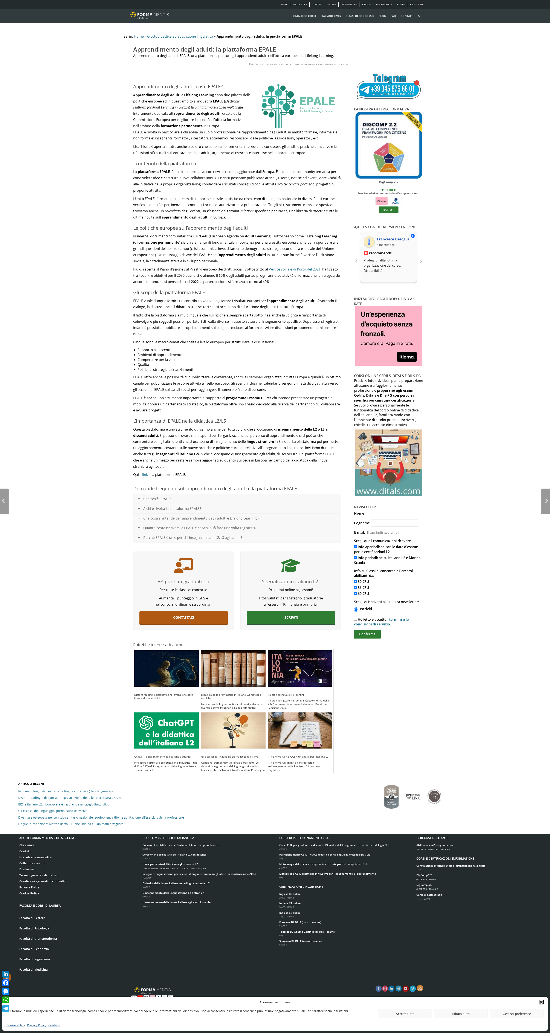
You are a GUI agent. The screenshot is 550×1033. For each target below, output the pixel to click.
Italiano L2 (300, 4)
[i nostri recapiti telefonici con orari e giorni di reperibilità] (388, 86)
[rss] (420, 988)
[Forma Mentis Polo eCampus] (391, 795)
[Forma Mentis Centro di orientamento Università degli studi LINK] (413, 794)
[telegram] (399, 989)
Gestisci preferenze (517, 1014)
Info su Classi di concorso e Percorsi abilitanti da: (383, 573)
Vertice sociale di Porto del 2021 (295, 269)
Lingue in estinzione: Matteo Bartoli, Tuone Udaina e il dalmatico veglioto (70, 824)
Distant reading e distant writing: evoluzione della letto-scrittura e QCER (70, 798)
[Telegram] (6, 1008)
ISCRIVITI (388, 209)
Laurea (331, 4)
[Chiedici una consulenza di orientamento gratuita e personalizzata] (183, 565)
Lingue (366, 4)
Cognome (362, 523)
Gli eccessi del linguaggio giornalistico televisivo (52, 811)
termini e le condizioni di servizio (381, 622)
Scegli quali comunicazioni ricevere (382, 540)
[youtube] (406, 989)
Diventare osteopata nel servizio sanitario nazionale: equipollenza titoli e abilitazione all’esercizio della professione (101, 817)
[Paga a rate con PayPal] (395, 200)
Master (316, 4)
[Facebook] (6, 982)
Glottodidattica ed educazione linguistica (180, 36)
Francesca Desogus (393, 239)
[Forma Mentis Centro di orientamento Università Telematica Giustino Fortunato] (434, 794)
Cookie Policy (15, 1025)
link (145, 474)
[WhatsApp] (6, 1000)
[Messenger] (6, 991)
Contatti (54, 1025)
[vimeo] (413, 989)
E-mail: (359, 532)
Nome (359, 513)
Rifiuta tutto (461, 1014)
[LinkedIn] (6, 974)
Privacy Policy (36, 1025)
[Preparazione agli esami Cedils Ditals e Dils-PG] (290, 565)
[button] (541, 1002)
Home (283, 4)
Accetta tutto (405, 1014)
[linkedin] (391, 989)
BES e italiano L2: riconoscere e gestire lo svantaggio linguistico (63, 804)
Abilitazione (349, 4)
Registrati (416, 4)
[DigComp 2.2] (388, 145)
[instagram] (385, 989)
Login (401, 4)
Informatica (384, 4)
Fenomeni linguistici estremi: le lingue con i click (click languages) (65, 791)
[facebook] (379, 989)
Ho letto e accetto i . (381, 622)
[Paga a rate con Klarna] (381, 200)
